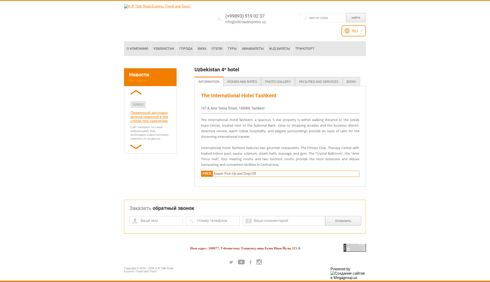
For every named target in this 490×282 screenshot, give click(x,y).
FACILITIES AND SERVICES (318, 82)
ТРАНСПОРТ (304, 48)
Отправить (343, 221)
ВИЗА (202, 48)
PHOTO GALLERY (278, 82)
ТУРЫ (232, 48)
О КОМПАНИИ (137, 48)
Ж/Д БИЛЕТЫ (279, 48)
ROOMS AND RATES (242, 82)
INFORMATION (209, 82)
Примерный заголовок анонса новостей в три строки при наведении (149, 117)
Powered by (340, 269)
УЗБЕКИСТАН (163, 48)
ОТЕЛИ (217, 48)
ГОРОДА (185, 48)
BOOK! (351, 82)
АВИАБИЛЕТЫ (253, 48)
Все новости (138, 80)
